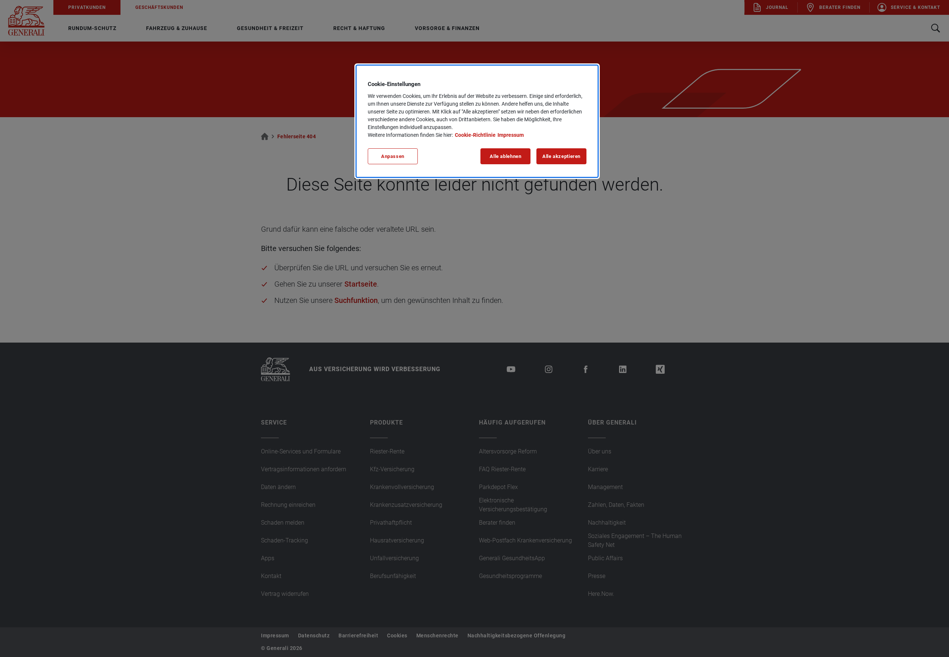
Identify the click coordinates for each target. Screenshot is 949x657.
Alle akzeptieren (561, 156)
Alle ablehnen (505, 156)
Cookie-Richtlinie (475, 135)
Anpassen (392, 156)
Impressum (510, 135)
